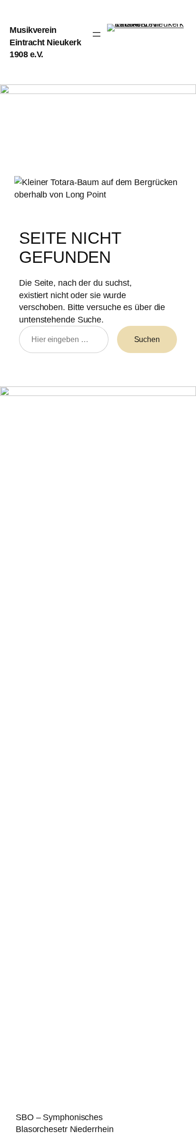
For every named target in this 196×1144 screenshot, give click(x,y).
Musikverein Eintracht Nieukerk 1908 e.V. (45, 42)
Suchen (147, 339)
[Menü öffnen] (96, 34)
